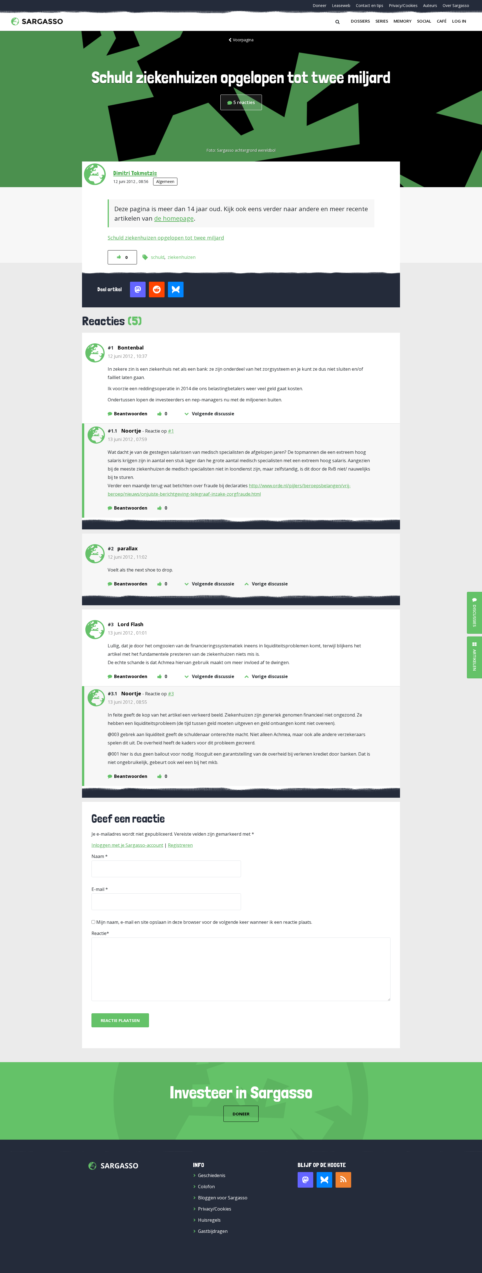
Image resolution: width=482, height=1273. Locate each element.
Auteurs (430, 5)
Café (442, 21)
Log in (459, 21)
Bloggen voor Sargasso (222, 1198)
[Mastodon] (305, 1180)
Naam (97, 856)
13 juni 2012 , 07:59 (127, 439)
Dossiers (360, 21)
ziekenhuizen (182, 257)
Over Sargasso (456, 5)
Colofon (206, 1186)
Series (381, 21)
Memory (402, 21)
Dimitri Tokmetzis (135, 173)
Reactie (99, 933)
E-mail (97, 889)
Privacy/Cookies (403, 5)
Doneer (319, 5)
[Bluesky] (324, 1180)
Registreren (180, 845)
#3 (171, 694)
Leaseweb (341, 5)
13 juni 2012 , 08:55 (127, 702)
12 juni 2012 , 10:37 (127, 356)
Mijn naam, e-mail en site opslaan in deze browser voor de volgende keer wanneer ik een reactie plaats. (204, 922)
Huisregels (209, 1220)
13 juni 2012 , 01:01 (127, 633)
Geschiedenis (211, 1175)
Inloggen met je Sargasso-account (127, 845)
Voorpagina (243, 39)
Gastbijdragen (213, 1231)
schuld (157, 257)
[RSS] (343, 1180)
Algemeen (165, 181)
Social (424, 21)
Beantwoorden (130, 414)
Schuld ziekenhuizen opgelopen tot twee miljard (166, 237)
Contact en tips (369, 5)
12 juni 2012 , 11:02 (127, 557)
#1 (171, 431)
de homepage (174, 218)
